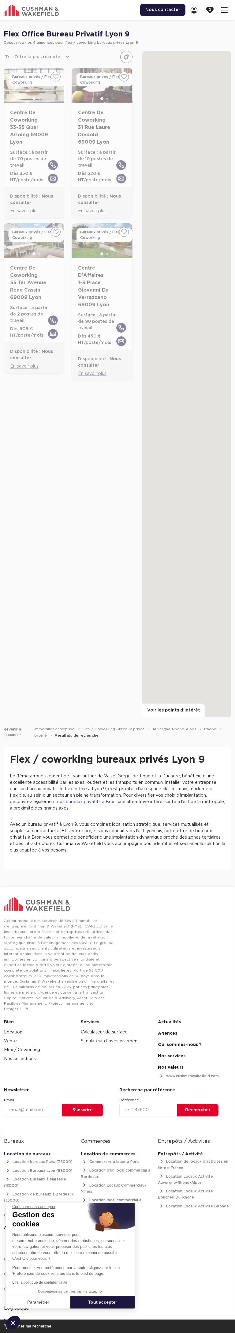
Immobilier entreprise (55, 729)
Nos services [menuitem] (171, 1056)
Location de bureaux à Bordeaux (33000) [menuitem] (39, 1197)
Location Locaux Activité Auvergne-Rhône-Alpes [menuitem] (185, 1179)
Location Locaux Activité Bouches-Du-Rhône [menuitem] (185, 1194)
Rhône (211, 729)
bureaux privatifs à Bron (91, 802)
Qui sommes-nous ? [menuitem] (180, 1045)
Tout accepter (102, 1302)
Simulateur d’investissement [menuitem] (110, 1041)
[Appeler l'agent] (53, 165)
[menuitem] (195, 10)
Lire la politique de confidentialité (39, 1282)
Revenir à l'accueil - (12, 732)
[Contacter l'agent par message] (53, 178)
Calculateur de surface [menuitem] (104, 1032)
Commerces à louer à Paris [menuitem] (113, 1162)
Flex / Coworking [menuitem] (22, 1050)
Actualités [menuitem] (169, 1022)
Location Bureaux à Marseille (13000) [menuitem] (35, 1183)
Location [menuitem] (13, 1032)
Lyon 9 (41, 735)
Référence (129, 1100)
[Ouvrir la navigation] (224, 10)
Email (9, 1100)
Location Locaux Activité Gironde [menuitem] (197, 1206)
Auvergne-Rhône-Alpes (174, 729)
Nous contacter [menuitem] (162, 10)
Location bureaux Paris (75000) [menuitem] (42, 1162)
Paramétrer (38, 1302)
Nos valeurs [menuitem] (171, 1067)
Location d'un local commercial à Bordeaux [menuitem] (115, 1174)
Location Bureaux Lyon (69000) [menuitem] (42, 1171)
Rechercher (198, 1110)
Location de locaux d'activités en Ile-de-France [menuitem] (193, 1165)
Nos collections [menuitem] (20, 1059)
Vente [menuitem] (10, 1041)
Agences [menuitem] (167, 1033)
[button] (13, 1322)
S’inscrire (83, 1110)
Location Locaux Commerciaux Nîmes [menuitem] (114, 1188)
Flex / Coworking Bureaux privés (114, 729)
